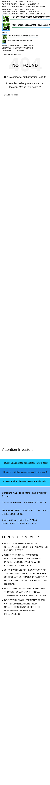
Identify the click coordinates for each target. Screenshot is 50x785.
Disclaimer (7, 764)
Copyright (6, 769)
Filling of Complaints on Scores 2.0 (18, 654)
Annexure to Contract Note (14, 688)
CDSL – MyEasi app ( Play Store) (17, 698)
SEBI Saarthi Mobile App (13, 720)
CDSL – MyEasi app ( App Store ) (17, 693)
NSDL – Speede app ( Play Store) (18, 708)
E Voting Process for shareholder (17, 649)
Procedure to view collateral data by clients (22, 644)
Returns (5, 760)
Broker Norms (8, 774)
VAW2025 (6, 639)
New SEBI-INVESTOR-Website (17, 726)
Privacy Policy (8, 754)
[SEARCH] (44, 55)
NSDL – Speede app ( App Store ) (18, 703)
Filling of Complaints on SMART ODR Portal (23, 659)
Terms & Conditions (11, 779)
